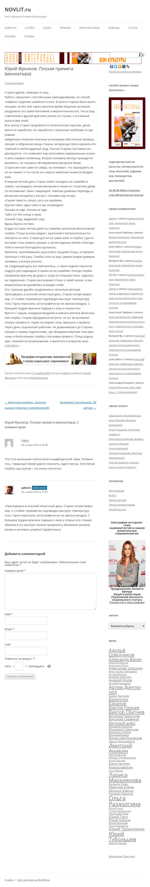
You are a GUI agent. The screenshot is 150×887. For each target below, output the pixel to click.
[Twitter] (116, 66)
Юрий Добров (119, 820)
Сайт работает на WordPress (33, 880)
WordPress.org (117, 509)
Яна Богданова (118, 843)
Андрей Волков (117, 674)
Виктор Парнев (124, 707)
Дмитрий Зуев (117, 755)
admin (66, 373)
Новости (10, 28)
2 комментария (14, 83)
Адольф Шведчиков (121, 652)
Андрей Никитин (120, 677)
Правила (65, 28)
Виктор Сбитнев (126, 712)
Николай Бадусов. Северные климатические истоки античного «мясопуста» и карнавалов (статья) (126, 298)
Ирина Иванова (117, 760)
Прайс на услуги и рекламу (125, 71)
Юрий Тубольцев (122, 836)
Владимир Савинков (123, 729)
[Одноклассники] (120, 66)
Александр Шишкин (126, 668)
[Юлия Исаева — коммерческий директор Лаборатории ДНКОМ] (127, 586)
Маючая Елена (121, 787)
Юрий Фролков (38, 378)
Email (9, 629)
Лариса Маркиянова (125, 777)
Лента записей (117, 500)
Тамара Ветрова (118, 813)
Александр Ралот (118, 665)
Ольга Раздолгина (125, 801)
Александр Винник (118, 662)
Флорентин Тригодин (122, 856)
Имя (9, 614)
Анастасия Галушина (123, 671)
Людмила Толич (118, 784)
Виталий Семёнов (124, 719)
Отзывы (29, 36)
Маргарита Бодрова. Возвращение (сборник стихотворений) (126, 443)
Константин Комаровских (121, 765)
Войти (112, 495)
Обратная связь (89, 28)
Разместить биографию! (127, 602)
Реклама (10, 36)
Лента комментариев (122, 504)
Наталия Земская (121, 794)
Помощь (114, 28)
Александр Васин (125, 659)
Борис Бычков (119, 696)
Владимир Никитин (120, 726)
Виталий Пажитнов (124, 716)
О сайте (30, 28)
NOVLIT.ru (18, 9)
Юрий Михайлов (118, 825)
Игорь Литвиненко (122, 758)
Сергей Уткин (116, 808)
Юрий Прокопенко (127, 829)
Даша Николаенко (122, 741)
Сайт (8, 644)
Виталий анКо (122, 723)
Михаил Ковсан (121, 790)
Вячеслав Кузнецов (125, 738)
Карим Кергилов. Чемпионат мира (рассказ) (126, 223)
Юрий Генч (118, 816)
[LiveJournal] (128, 66)
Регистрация (116, 490)
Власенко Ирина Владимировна (120, 733)
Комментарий (15, 571)
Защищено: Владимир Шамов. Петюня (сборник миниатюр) (125, 420)
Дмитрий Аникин (120, 748)
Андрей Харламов (119, 683)
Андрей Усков (120, 680)
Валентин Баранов (118, 701)
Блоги (47, 28)
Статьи (133, 28)
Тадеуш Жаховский (120, 810)
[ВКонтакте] (112, 66)
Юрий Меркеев (118, 823)
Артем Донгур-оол (125, 689)
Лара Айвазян (116, 770)
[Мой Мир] (124, 66)
